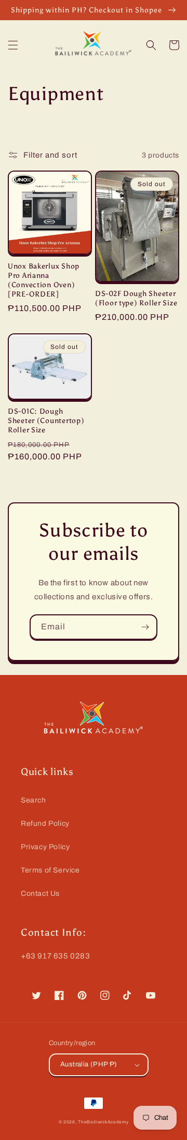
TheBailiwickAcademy (103, 1122)
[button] (13, 45)
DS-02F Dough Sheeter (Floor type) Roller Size (136, 298)
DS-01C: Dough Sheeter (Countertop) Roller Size (46, 420)
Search (33, 800)
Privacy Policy (45, 847)
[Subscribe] (144, 627)
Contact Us (40, 893)
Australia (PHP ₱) (88, 1064)
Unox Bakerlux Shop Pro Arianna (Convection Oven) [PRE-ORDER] (43, 280)
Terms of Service (50, 870)
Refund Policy (45, 823)
